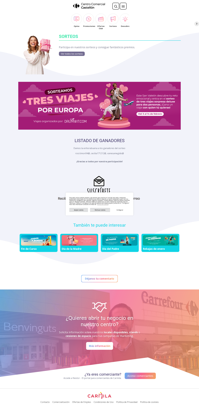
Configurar (119, 210)
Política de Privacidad (126, 402)
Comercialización (60, 402)
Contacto (45, 402)
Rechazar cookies (100, 210)
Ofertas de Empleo (81, 402)
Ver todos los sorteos (72, 53)
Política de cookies (102, 204)
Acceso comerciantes (140, 376)
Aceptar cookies (78, 210)
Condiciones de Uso (104, 402)
